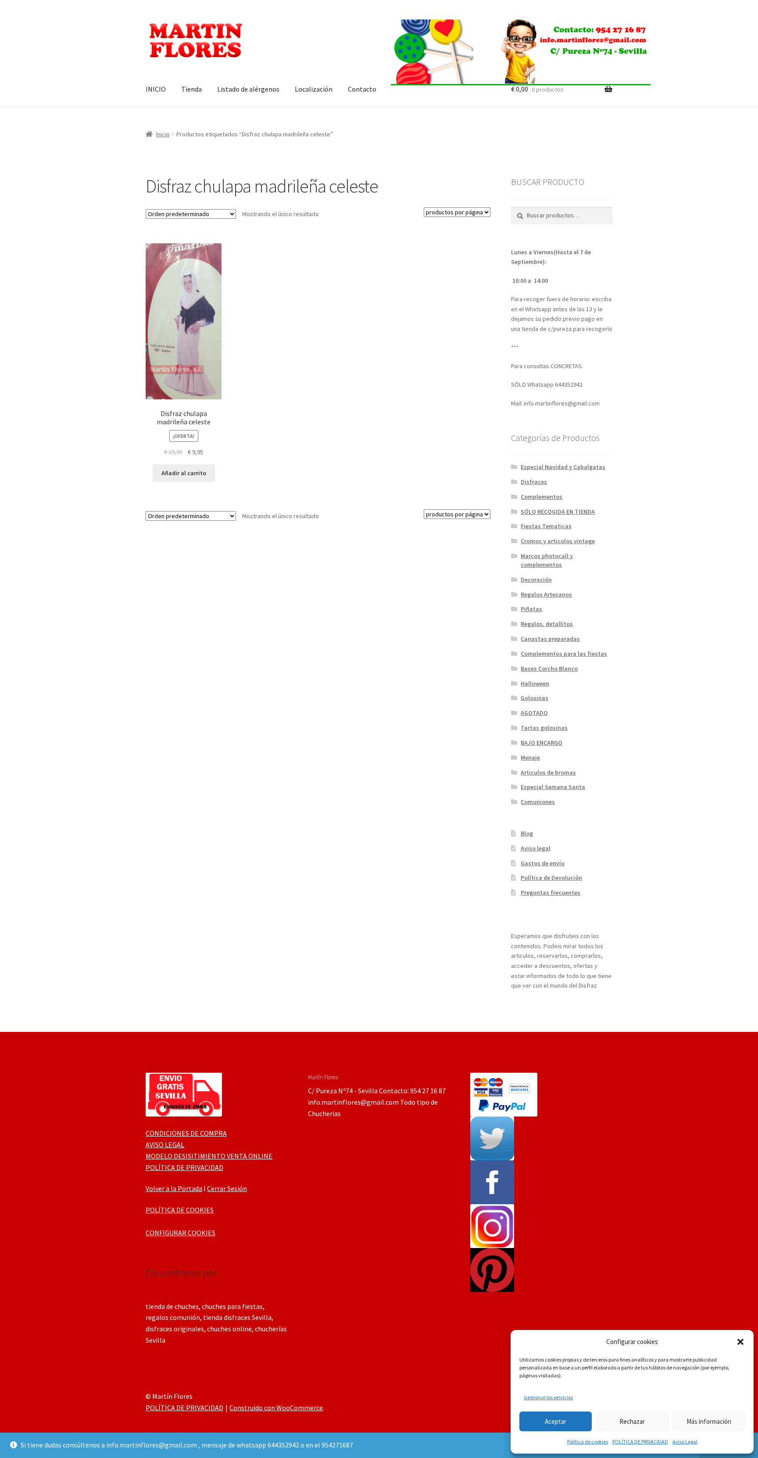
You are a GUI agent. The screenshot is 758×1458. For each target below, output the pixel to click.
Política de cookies (587, 1441)
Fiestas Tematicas (546, 526)
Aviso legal (536, 848)
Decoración (536, 579)
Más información (708, 1421)
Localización (314, 89)
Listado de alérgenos (248, 89)
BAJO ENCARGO (541, 743)
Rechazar (632, 1421)
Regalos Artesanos (546, 594)
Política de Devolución (551, 878)
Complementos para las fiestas (564, 654)
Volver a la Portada (174, 1188)
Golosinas (534, 698)
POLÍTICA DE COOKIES (180, 1210)
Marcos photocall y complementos (547, 560)
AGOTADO (534, 713)
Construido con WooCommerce (276, 1407)
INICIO (156, 89)
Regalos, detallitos (547, 624)
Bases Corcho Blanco (549, 668)
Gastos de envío (543, 863)
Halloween (535, 683)
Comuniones (538, 802)
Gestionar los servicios (548, 1397)
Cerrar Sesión (227, 1188)
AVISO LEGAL (165, 1144)
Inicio (163, 134)
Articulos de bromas (548, 772)
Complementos (541, 497)
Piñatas (531, 609)
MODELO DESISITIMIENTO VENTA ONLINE (209, 1156)
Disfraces (534, 482)
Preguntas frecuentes (550, 892)
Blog (527, 833)
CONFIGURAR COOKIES (180, 1232)
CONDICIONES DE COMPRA (186, 1133)
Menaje (530, 757)
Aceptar (555, 1421)
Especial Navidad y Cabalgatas (563, 467)
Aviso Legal (684, 1441)
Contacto (362, 89)
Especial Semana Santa (553, 787)
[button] (740, 1341)
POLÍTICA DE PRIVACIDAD (640, 1441)
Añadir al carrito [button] (183, 473)
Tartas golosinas (544, 728)
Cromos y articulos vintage (558, 541)
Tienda (191, 89)
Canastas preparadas (550, 639)
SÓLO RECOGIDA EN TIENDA (558, 512)
